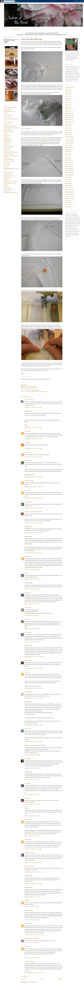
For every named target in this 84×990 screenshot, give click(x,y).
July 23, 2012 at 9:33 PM (32, 957)
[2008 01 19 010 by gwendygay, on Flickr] (42, 82)
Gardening (6, 135)
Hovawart (27, 632)
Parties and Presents (8, 161)
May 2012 (67, 91)
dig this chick (28, 399)
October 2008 (68, 170)
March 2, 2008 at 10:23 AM (33, 552)
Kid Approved (7, 148)
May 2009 (67, 155)
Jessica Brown (28, 866)
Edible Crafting (7, 122)
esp (25, 573)
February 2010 (68, 136)
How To (5, 144)
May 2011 (67, 104)
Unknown (27, 819)
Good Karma (6, 139)
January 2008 (68, 190)
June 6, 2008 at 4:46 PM (32, 615)
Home (5, 29)
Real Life (6, 166)
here (48, 677)
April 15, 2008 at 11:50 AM (33, 579)
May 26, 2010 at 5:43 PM (32, 906)
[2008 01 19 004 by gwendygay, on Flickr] (42, 287)
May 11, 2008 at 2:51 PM (32, 589)
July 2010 (67, 126)
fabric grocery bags (36, 41)
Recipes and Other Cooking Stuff (11, 168)
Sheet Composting (8, 172)
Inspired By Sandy (8, 146)
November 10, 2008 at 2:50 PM (34, 688)
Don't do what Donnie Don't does (11, 118)
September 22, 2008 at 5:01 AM (34, 656)
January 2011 (68, 113)
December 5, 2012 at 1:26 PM (34, 972)
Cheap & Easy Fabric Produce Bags (31, 39)
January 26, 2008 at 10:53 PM (33, 508)
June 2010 (67, 128)
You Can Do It (7, 190)
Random (5, 165)
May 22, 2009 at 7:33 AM (32, 794)
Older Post (60, 979)
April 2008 (67, 183)
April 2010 (67, 132)
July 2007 (67, 202)
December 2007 (68, 192)
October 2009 (68, 145)
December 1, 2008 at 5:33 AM (34, 725)
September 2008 (68, 173)
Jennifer (26, 431)
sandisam (27, 839)
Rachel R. (27, 660)
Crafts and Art (7, 115)
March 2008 (68, 185)
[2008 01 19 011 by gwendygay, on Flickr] (42, 214)
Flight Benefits (7, 129)
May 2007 (67, 207)
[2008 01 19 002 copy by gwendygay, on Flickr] (42, 177)
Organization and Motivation (10, 152)
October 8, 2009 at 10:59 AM (33, 872)
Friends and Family (8, 131)
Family (5, 124)
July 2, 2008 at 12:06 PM (32, 642)
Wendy (26, 592)
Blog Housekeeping (8, 111)
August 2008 (68, 175)
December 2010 (68, 115)
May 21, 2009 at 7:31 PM (32, 779)
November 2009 (68, 143)
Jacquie (26, 672)
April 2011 (67, 106)
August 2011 (68, 98)
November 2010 (68, 117)
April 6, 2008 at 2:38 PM (32, 569)
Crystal (26, 442)
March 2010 (68, 134)
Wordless (6, 187)
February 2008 (68, 187)
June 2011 (67, 102)
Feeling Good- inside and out (10, 127)
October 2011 (68, 96)
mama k (26, 490)
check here (49, 140)
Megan (26, 758)
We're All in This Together (9, 181)
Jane (26, 619)
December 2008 (68, 166)
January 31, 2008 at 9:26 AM (33, 523)
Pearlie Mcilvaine (28, 961)
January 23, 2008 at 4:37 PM (33, 477)
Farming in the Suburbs (9, 126)
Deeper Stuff (6, 117)
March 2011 (68, 109)
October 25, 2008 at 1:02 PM (33, 668)
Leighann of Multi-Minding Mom (32, 511)
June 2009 (67, 153)
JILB (26, 900)
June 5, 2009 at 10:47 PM (32, 804)
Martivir (26, 923)
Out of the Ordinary (8, 159)
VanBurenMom (28, 852)
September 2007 (68, 198)
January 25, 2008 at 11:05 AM (34, 498)
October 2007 (68, 196)
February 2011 (68, 111)
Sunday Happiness (8, 175)
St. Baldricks (6, 174)
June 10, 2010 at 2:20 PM (32, 920)
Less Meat (6, 150)
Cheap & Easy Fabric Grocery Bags (29, 386)
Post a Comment (24, 976)
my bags (54, 737)
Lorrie (26, 556)
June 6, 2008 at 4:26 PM (32, 604)
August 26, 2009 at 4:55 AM (33, 862)
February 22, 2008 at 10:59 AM (34, 532)
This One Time (7, 177)
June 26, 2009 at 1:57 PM (32, 836)
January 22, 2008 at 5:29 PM (33, 427)
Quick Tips (6, 163)
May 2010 (67, 130)
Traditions (6, 179)
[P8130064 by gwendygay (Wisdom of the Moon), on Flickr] (42, 126)
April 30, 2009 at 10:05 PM (33, 768)
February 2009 (68, 162)
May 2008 (67, 181)
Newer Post (23, 979)
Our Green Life (7, 154)
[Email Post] (37, 390)
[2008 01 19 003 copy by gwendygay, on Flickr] (42, 251)
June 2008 (67, 179)
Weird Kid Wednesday (9, 183)
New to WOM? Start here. (15, 29)
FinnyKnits (27, 460)
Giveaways (6, 137)
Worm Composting (8, 188)
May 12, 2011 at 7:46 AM (32, 943)
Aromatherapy (7, 109)
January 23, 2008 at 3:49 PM (33, 457)
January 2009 (68, 164)
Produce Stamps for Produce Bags (28, 388)
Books (5, 113)
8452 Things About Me (9, 107)
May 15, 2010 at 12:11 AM (32, 897)
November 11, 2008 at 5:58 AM (34, 698)
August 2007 (68, 200)
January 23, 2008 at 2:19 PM (33, 448)
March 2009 (68, 160)
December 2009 (68, 141)
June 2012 (67, 89)
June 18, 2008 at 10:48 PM (32, 628)
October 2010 (68, 119)
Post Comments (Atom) (32, 982)
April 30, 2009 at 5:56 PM (32, 754)
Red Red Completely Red (30, 938)
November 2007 (68, 194)
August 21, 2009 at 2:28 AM (33, 849)
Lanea (26, 452)
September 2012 (68, 87)
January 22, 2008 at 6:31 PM (33, 439)
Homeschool (6, 142)
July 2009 (67, 151)
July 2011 (67, 100)
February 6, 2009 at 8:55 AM (33, 741)
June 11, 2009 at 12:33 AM (32, 815)
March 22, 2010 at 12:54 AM (33, 883)
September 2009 (68, 147)
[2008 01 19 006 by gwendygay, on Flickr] (42, 360)
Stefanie (26, 728)
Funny (5, 133)
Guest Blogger (7, 141)
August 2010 (68, 123)
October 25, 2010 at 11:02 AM (34, 934)
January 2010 (68, 138)
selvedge (46, 137)
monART (27, 607)
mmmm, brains (28, 480)
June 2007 (67, 204)
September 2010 (68, 121)
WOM (5, 185)
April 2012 (67, 94)
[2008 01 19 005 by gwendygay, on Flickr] (42, 322)
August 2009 (68, 149)
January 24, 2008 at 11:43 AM (34, 486)
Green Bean (27, 502)
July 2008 (67, 177)
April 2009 (67, 158)
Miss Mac (27, 692)
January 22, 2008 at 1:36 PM (33, 407)
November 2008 (68, 168)
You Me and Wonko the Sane (10, 192)
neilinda (26, 946)
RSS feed (48, 379)
